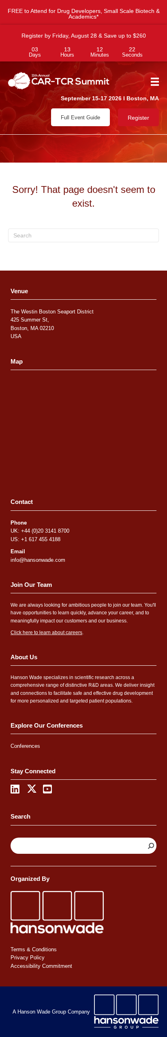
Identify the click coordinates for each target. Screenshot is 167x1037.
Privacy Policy (28, 957)
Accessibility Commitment (41, 966)
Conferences (25, 746)
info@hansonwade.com (38, 560)
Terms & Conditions (34, 949)
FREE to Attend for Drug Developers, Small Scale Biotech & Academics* (84, 14)
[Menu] (152, 81)
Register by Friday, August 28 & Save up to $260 (83, 35)
